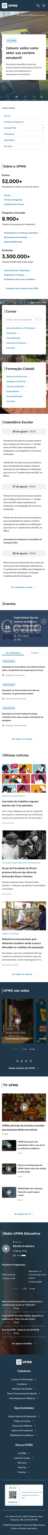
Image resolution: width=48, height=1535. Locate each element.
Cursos (7, 116)
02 (17, 97)
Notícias (22, 1467)
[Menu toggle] (44, 5)
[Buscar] (37, 320)
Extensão (10, 348)
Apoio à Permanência (22, 1430)
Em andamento (13, 653)
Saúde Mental (12, 391)
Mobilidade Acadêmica (22, 1435)
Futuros (35, 653)
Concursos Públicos (22, 1425)
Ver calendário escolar (22, 587)
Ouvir (7, 1308)
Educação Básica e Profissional (20, 328)
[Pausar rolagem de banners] (41, 97)
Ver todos (10, 401)
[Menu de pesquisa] (38, 5)
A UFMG (22, 1453)
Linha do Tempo (22, 1458)
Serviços (8, 146)
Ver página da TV (23, 1214)
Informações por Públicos (22, 1398)
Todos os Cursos (22, 1421)
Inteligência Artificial (16, 381)
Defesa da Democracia (16, 376)
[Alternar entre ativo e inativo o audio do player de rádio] (14, 1255)
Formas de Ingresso (14, 122)
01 (8, 97)
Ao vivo (18, 1242)
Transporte (9, 134)
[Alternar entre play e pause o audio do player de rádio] (6, 1249)
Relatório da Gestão (22, 1388)
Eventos (22, 1472)
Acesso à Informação (22, 1379)
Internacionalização (15, 386)
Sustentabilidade (14, 396)
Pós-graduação (13, 338)
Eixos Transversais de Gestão (22, 1393)
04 (34, 97)
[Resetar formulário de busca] (40, 320)
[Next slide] (31, 1049)
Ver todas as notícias (22, 974)
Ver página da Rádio (22, 1343)
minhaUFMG (10, 128)
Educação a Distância (16, 343)
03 (25, 97)
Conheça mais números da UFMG (22, 288)
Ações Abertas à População (22, 1416)
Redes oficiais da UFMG (22, 1068)
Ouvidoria (22, 1384)
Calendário (9, 140)
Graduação (11, 333)
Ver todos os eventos (22, 739)
